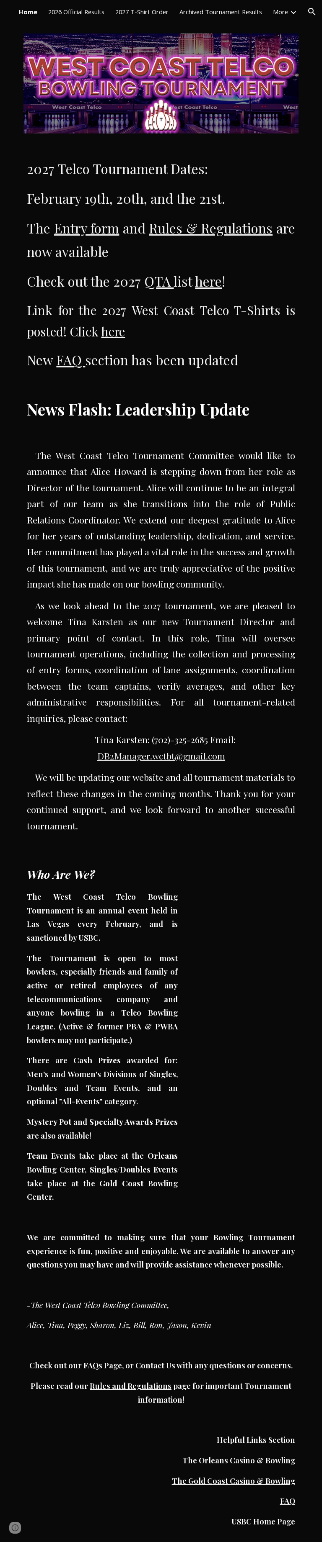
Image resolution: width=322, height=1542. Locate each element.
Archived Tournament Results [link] (220, 12)
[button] (312, 12)
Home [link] (28, 12)
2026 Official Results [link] (76, 12)
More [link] (280, 12)
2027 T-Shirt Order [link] (142, 12)
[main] (160, 264)
